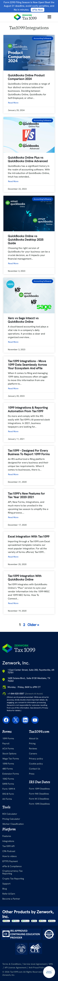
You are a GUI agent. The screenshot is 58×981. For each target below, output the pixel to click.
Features (6, 836)
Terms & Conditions (11, 964)
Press (31, 773)
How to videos (9, 856)
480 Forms (7, 768)
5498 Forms (8, 783)
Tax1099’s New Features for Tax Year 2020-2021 (26, 495)
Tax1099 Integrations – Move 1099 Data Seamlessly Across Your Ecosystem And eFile (27, 364)
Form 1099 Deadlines (39, 788)
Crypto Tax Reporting (13, 878)
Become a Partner (11, 898)
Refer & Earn (8, 893)
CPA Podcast (8, 851)
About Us (33, 738)
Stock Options (9, 753)
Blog (4, 888)
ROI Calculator (9, 814)
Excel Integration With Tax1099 (28, 536)
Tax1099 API (8, 846)
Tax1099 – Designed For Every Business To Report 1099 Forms (29, 452)
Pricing (32, 743)
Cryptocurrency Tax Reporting (12, 872)
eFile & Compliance (12, 866)
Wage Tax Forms (10, 758)
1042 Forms (8, 778)
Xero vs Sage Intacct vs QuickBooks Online (23, 320)
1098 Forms (8, 763)
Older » (33, 624)
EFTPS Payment (10, 861)
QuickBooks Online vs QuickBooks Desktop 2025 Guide (25, 239)
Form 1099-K (8, 789)
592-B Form (8, 794)
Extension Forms (10, 773)
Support (6, 883)
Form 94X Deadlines (39, 793)
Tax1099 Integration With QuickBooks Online (24, 577)
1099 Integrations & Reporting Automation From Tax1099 (28, 409)
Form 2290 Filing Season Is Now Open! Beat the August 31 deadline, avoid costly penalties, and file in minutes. (29, 6)
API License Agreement (15, 967)
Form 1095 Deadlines (39, 803)
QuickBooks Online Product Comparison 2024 (26, 77)
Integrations (8, 841)
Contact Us (34, 768)
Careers (33, 753)
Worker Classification (13, 824)
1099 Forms (8, 738)
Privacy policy (36, 758)
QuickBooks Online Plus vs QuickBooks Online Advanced (28, 159)
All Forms (7, 799)
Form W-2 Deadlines (39, 798)
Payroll (5, 743)
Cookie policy (36, 763)
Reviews (33, 748)
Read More (13, 102)
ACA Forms (8, 748)
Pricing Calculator (11, 819)
